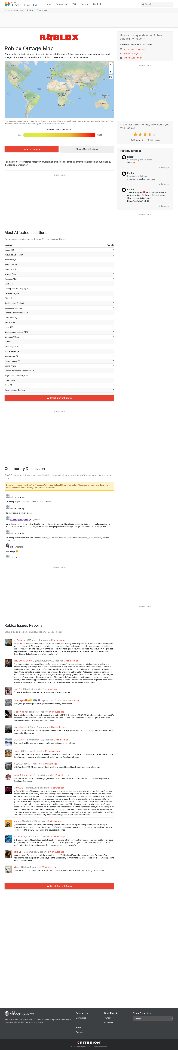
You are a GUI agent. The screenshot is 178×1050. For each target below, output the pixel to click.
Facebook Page (131, 53)
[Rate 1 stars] (135, 134)
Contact (97, 4)
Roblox (30, 10)
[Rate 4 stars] (150, 134)
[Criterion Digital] (89, 1043)
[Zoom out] (111, 68)
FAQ (74, 4)
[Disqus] (59, 525)
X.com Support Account (135, 49)
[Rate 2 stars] (140, 134)
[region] (59, 89)
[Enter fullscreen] (111, 77)
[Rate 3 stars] (145, 134)
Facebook (108, 1022)
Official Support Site (133, 58)
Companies (61, 4)
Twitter (107, 1018)
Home (48, 4)
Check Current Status (87, 149)
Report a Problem (31, 149)
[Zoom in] (111, 64)
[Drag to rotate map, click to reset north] (111, 72)
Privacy (84, 4)
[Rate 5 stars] (155, 134)
